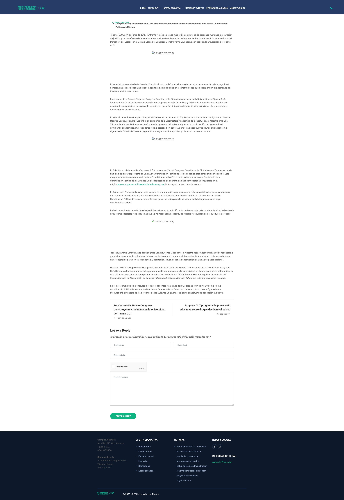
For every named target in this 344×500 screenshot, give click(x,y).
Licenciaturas (145, 451)
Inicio (143, 8)
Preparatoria (144, 446)
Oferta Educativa (172, 8)
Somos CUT (153, 8)
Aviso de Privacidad (222, 462)
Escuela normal (146, 456)
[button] (331, 8)
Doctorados (144, 466)
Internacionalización (217, 8)
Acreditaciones (237, 8)
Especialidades (145, 471)
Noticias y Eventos (194, 8)
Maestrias (143, 461)
